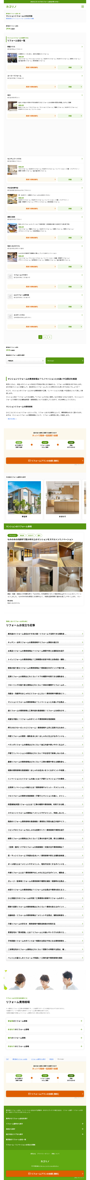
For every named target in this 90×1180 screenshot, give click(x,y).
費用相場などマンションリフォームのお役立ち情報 (20, 18)
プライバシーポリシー (43, 1154)
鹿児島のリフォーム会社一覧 (16, 1139)
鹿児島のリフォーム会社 (20, 1059)
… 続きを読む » (11, 419)
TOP (7, 1059)
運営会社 (33, 1154)
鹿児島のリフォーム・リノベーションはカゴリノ (47, 1166)
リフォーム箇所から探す (38, 1059)
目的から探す (10, 1129)
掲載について (55, 1154)
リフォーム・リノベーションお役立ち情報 (20, 1145)
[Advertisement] (45, 138)
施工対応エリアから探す (14, 1134)
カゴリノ (11, 6)
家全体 (51, 1059)
